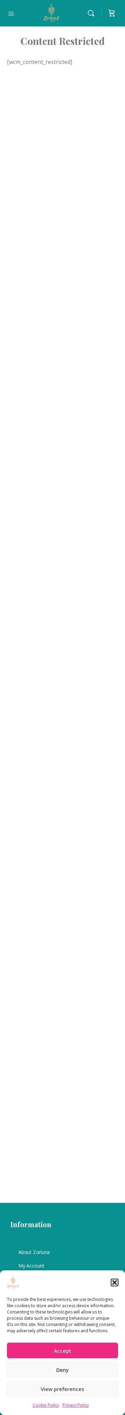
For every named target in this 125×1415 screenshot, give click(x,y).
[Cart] (111, 13)
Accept (62, 1350)
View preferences (62, 1388)
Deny (62, 1369)
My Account (31, 1265)
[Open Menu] (11, 12)
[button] (114, 1282)
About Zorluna (34, 1252)
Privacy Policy (75, 1405)
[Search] (93, 13)
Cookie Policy (46, 1405)
